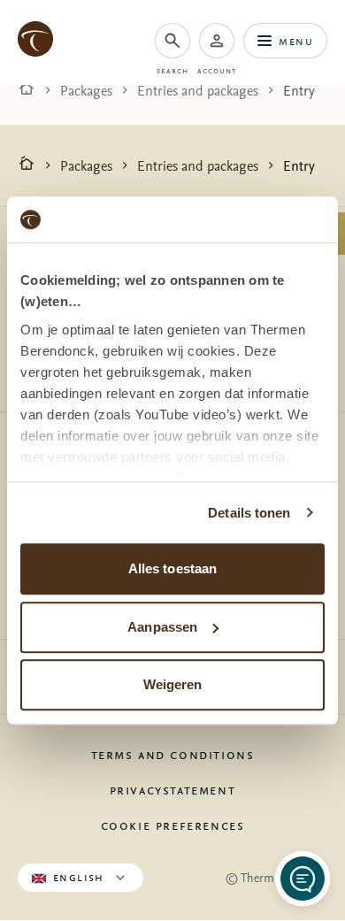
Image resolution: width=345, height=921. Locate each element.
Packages (86, 90)
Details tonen (249, 512)
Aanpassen (162, 626)
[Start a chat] (302, 878)
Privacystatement (173, 789)
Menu (296, 40)
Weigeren (173, 684)
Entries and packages (197, 90)
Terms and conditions (173, 754)
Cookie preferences (173, 824)
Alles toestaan (172, 568)
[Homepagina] (26, 90)
